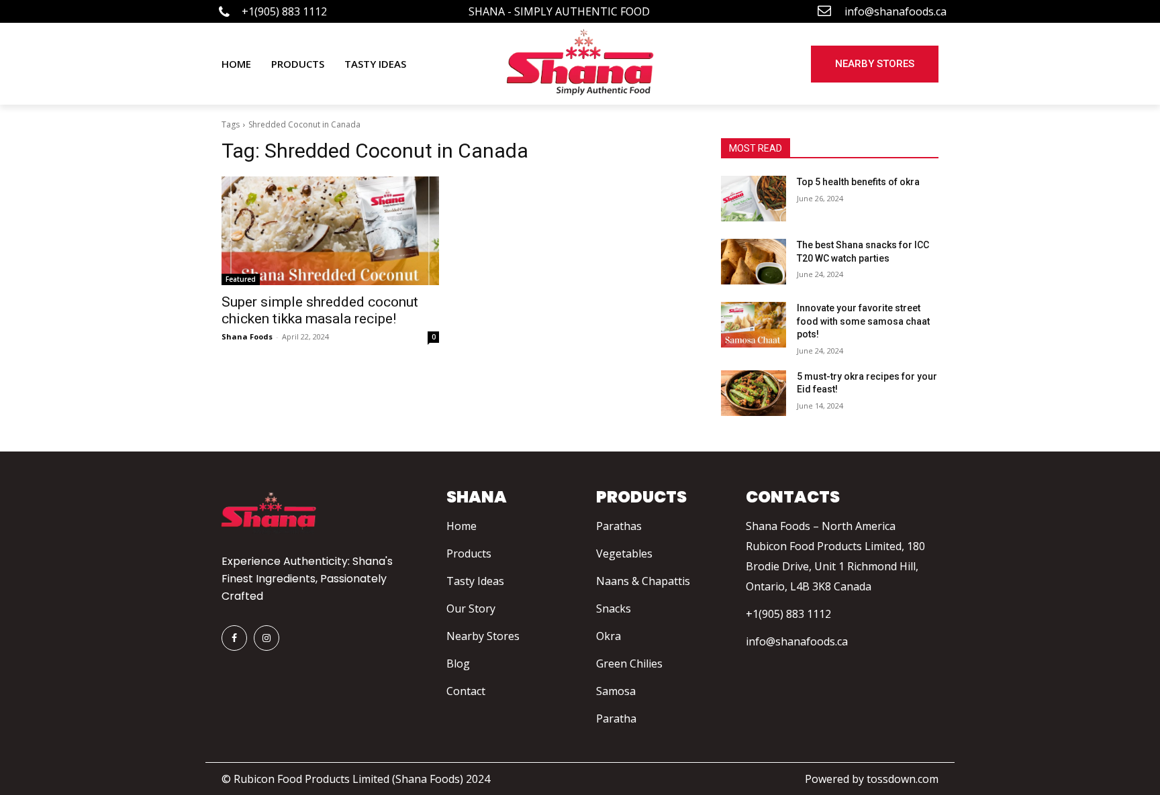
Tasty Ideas (475, 581)
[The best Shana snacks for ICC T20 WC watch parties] (753, 261)
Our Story (470, 608)
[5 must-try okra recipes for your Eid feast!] (753, 393)
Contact (465, 691)
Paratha (616, 718)
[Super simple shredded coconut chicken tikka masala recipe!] (330, 230)
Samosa (616, 691)
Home (461, 526)
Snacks (613, 608)
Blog (458, 663)
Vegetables (624, 553)
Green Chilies (629, 663)
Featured (241, 279)
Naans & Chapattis (643, 581)
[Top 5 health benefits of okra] (753, 198)
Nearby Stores (483, 636)
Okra (608, 636)
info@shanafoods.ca (797, 641)
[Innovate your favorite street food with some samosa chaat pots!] (753, 325)
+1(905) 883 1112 (788, 613)
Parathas (619, 526)
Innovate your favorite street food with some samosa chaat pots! (863, 321)
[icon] (224, 13)
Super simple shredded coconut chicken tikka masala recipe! (320, 310)
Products (468, 553)
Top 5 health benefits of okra (858, 181)
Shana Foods (247, 336)
